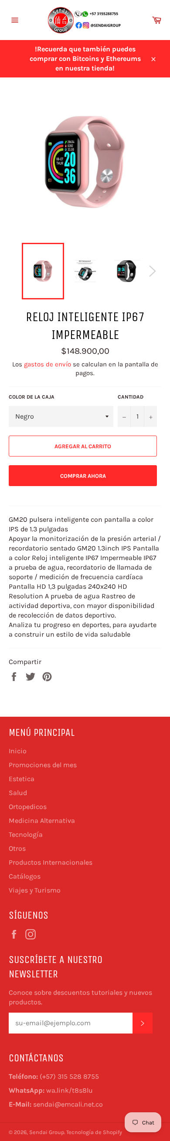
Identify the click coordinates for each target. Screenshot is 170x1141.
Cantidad (130, 397)
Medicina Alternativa (42, 820)
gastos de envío (47, 364)
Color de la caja (31, 397)
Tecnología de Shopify (94, 1132)
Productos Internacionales (50, 862)
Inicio (18, 751)
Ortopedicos (28, 806)
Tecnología (26, 834)
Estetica (21, 779)
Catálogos (25, 876)
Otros (17, 848)
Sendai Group (46, 1132)
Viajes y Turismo (35, 890)
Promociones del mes (43, 765)
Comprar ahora (83, 476)
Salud (18, 793)
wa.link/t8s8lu (69, 1090)
